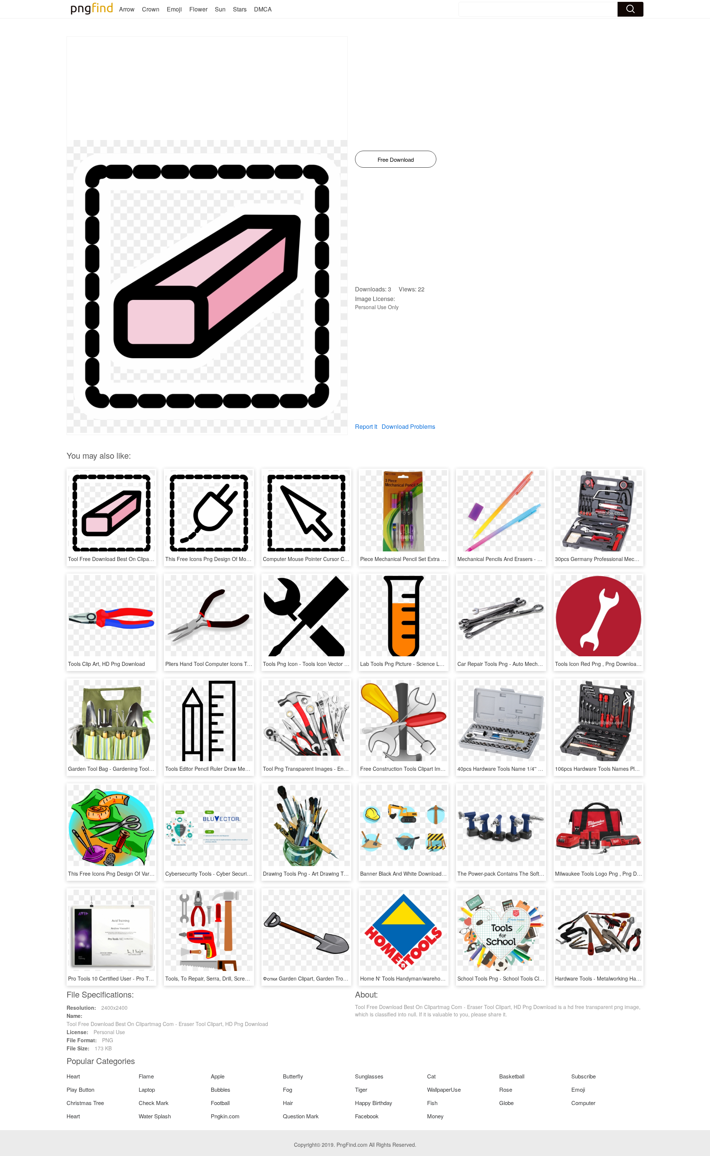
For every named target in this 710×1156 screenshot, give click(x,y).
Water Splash (155, 1116)
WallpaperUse (444, 1089)
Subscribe (583, 1076)
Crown (150, 9)
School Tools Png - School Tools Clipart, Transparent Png (524, 978)
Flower (198, 9)
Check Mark (154, 1103)
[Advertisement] (207, 88)
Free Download (396, 159)
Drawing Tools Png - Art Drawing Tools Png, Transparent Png (334, 873)
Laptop (147, 1089)
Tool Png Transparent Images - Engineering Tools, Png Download (339, 768)
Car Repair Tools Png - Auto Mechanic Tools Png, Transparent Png (535, 663)
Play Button (80, 1089)
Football (220, 1103)
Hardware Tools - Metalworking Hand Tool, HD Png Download (627, 978)
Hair (288, 1103)
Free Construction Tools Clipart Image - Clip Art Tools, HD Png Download (445, 768)
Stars (240, 9)
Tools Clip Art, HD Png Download (106, 663)
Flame (146, 1076)
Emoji (174, 9)
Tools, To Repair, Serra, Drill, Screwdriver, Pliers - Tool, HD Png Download (251, 978)
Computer (583, 1103)
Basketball (511, 1076)
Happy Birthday (373, 1103)
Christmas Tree (85, 1103)
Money (435, 1116)
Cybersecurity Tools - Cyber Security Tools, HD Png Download (238, 873)
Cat (431, 1076)
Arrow (127, 9)
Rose (505, 1089)
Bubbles (220, 1089)
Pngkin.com (225, 1116)
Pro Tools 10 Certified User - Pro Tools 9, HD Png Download (138, 978)
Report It (366, 426)
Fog (287, 1089)
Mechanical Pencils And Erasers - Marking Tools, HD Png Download (536, 558)
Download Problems (408, 426)
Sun (220, 9)
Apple (217, 1076)
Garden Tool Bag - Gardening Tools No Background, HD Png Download (151, 768)
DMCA (263, 9)
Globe (506, 1103)
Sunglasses (369, 1076)
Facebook (367, 1116)
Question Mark (301, 1116)
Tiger (361, 1089)
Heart (73, 1076)
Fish (432, 1103)
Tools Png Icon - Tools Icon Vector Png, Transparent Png (329, 663)
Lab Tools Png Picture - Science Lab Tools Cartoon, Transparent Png (441, 663)
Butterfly (293, 1076)
